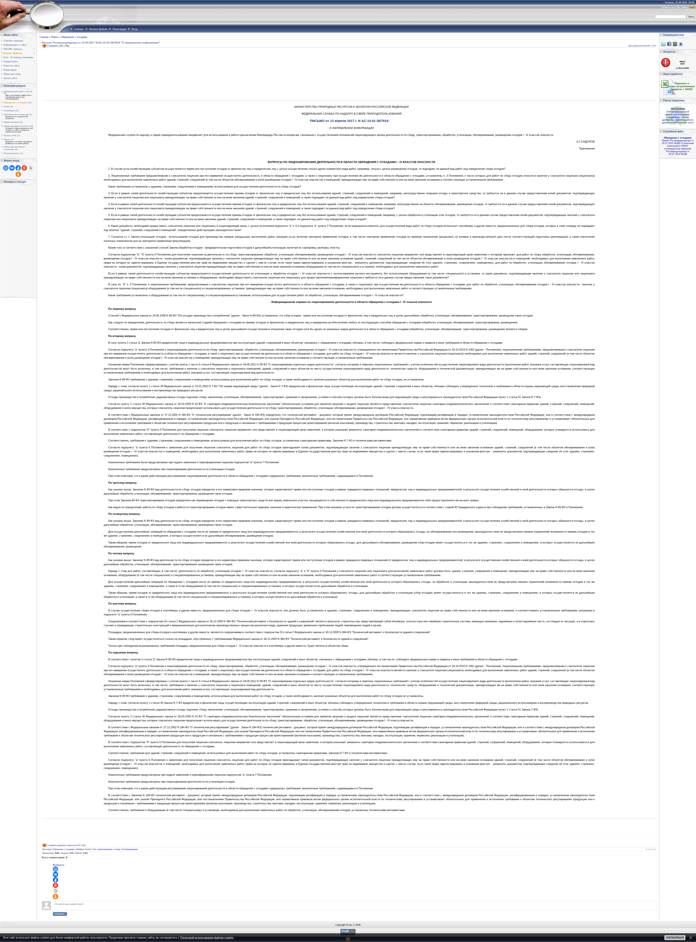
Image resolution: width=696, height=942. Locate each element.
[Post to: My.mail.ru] (675, 44)
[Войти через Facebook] (18, 168)
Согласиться (675, 937)
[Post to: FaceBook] (669, 44)
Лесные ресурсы (11, 153)
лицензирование (105, 849)
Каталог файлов (98, 29)
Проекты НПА (10, 135)
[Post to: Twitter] (663, 44)
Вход (134, 29)
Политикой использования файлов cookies (207, 937)
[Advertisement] (18, 240)
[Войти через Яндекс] (24, 168)
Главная (78, 29)
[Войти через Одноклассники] (18, 174)
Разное (7, 139)
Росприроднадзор (129, 849)
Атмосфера (9, 110)
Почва (6, 106)
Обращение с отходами (15, 102)
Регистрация (119, 29)
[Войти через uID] (6, 168)
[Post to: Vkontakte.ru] (681, 44)
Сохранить (53, 45)
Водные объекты (11, 122)
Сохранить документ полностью (62, 845)
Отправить (60, 914)
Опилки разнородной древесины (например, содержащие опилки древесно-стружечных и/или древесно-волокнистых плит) (678, 116)
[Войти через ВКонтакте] (12, 168)
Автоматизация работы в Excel (18, 91)
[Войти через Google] (31, 168)
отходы (117, 849)
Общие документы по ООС (16, 126)
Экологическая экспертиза (16, 114)
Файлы (55, 37)
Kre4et (88, 849)
